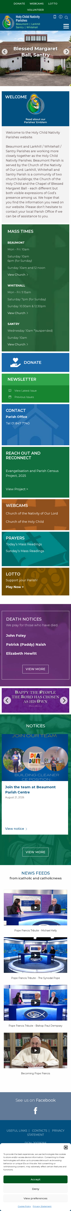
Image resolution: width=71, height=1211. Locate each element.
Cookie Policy (24, 1206)
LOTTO (52, 3)
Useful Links (17, 1130)
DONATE (19, 3)
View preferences (35, 1198)
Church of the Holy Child (25, 522)
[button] (66, 1147)
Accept (35, 1179)
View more (35, 669)
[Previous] (5, 52)
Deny (35, 1189)
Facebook (46, 1100)
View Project (16, 489)
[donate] (26, 362)
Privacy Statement (42, 1206)
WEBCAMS (37, 3)
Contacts (39, 1130)
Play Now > (15, 587)
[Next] (66, 52)
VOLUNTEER (35, 9)
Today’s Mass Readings (24, 544)
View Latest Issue (25, 390)
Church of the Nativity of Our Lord (32, 513)
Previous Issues (24, 397)
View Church (17, 274)
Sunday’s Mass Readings (25, 551)
